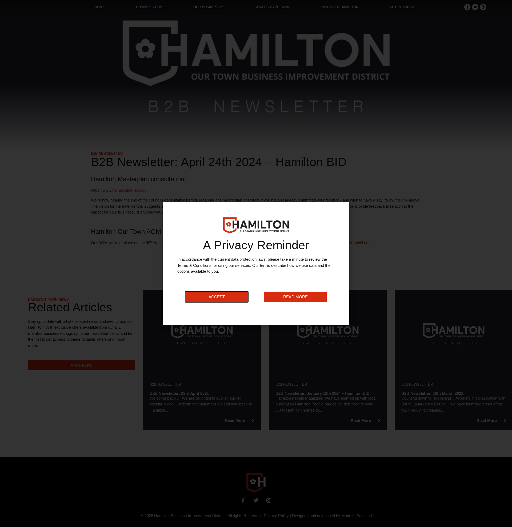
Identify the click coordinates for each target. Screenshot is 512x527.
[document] (256, 263)
